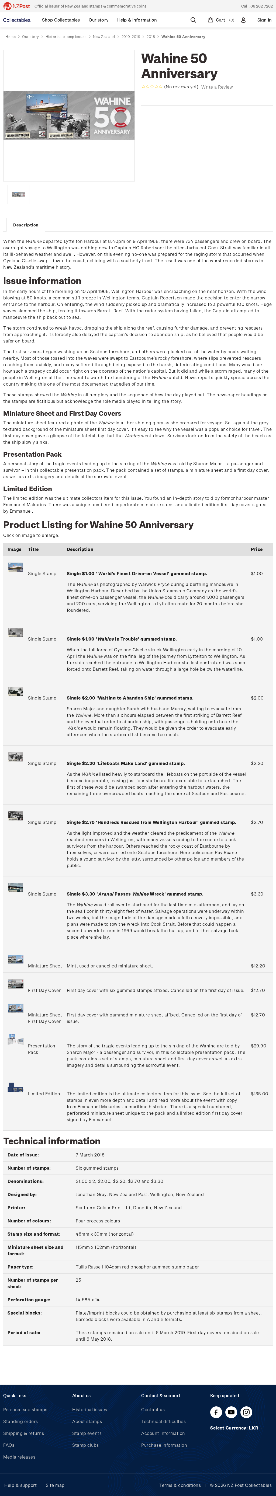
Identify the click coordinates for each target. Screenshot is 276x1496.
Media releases (19, 1456)
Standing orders (20, 1421)
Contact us (153, 1409)
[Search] (194, 20)
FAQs (8, 1445)
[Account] (244, 20)
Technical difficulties (163, 1421)
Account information (163, 1433)
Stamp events (87, 1433)
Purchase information (164, 1445)
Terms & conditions (180, 1485)
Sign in (264, 19)
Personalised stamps (25, 1409)
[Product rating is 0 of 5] (152, 87)
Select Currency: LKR (235, 1427)
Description (26, 224)
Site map (55, 1485)
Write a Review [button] (217, 86)
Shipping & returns (23, 1433)
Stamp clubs (85, 1445)
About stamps (87, 1421)
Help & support (20, 1485)
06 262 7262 (261, 6)
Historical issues (89, 1409)
